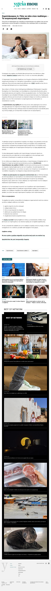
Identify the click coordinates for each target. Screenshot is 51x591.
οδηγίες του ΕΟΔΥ (9, 220)
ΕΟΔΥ (33, 83)
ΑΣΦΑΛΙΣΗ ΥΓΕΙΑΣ (13, 567)
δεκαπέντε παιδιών (12, 75)
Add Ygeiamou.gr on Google (24, 69)
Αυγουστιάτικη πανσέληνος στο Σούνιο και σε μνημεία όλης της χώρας (18, 458)
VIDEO (19, 565)
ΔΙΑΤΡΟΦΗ (29, 8)
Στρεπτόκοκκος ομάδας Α (22, 250)
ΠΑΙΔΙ (3, 13)
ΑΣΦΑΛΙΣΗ (24, 8)
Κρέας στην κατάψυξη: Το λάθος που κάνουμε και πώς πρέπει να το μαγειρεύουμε (21, 489)
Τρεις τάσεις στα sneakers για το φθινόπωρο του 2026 (15, 393)
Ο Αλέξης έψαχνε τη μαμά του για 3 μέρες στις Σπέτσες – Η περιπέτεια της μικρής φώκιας (22, 554)
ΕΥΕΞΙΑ (19, 8)
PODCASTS (34, 8)
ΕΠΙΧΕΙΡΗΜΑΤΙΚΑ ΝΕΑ (22, 570)
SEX (19, 575)
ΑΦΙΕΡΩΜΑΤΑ (20, 572)
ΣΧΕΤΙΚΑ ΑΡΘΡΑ (7, 259)
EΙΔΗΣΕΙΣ (19, 563)
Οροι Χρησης (47, 582)
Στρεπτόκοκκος (10, 250)
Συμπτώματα (34, 250)
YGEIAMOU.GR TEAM (6, 25)
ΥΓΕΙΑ (15, 8)
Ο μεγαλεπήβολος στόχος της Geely (35, 326)
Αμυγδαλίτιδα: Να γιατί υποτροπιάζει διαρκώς (15, 239)
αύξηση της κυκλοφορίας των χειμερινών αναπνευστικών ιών (20, 175)
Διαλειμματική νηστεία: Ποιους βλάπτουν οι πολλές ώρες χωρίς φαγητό (18, 361)
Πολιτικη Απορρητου (24, 582)
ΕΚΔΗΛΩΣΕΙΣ (20, 568)
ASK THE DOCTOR (21, 567)
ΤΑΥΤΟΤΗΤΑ (18, 581)
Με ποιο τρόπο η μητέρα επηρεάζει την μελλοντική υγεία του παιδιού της (23, 235)
